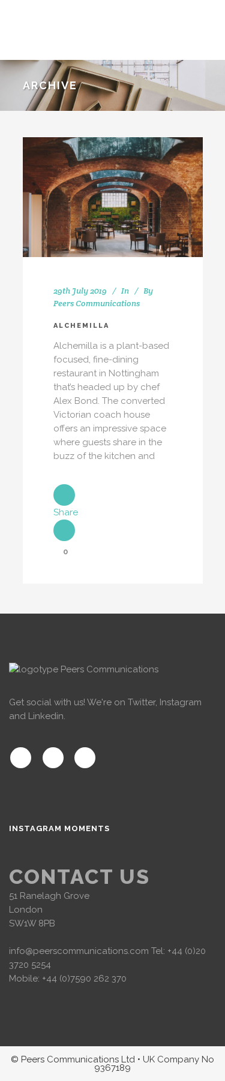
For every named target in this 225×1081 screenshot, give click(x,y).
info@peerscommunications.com (79, 951)
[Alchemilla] (113, 197)
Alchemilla (81, 326)
